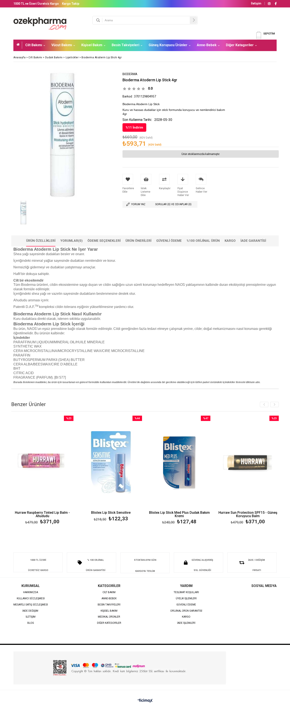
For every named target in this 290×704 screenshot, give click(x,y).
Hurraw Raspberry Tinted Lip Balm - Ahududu (42, 514)
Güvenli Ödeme (169, 241)
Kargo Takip (70, 3)
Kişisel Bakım (91, 45)
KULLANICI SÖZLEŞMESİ (31, 598)
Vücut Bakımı (61, 45)
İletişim (256, 3)
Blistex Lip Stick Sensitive (111, 513)
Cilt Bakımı (33, 45)
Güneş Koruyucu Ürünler (168, 45)
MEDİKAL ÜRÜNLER (109, 616)
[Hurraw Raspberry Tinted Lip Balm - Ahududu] (42, 462)
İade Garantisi (253, 241)
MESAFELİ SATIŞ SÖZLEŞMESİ (30, 604)
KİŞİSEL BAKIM (109, 611)
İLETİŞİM (30, 616)
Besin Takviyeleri (125, 45)
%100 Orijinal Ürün (203, 241)
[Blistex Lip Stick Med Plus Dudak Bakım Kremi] (179, 462)
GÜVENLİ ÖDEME (186, 604)
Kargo (230, 241)
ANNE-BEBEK (109, 598)
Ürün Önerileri (138, 241)
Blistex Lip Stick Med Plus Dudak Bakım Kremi (179, 514)
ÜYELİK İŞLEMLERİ (186, 598)
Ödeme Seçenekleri (104, 241)
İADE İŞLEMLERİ (186, 623)
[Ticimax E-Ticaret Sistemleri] (145, 701)
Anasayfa (19, 45)
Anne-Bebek (207, 45)
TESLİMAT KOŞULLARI (186, 592)
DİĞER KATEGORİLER (109, 623)
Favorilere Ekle (42, 470)
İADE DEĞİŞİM (30, 611)
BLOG (30, 623)
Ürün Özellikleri (40, 241)
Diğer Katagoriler (240, 45)
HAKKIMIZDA (30, 592)
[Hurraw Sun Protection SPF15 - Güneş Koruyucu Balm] (248, 462)
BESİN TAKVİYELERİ (109, 604)
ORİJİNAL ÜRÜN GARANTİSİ (186, 611)
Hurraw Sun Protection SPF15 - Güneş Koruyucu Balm (247, 514)
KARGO (186, 616)
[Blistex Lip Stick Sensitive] (111, 462)
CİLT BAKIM (109, 592)
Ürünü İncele (57, 470)
